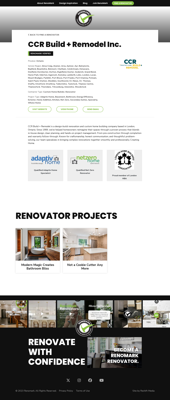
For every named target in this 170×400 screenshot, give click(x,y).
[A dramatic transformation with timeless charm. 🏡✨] (13, 314)
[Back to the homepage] (85, 18)
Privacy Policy (66, 390)
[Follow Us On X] (68, 380)
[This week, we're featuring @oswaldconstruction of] (42, 314)
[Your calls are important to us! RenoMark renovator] (70, 314)
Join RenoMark (100, 3)
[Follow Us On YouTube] (101, 380)
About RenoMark (45, 3)
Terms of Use (83, 390)
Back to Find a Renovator (44, 35)
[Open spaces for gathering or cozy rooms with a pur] (156, 314)
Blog (85, 3)
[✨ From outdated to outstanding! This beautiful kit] (127, 314)
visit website (39, 109)
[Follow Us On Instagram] (79, 380)
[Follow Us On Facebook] (90, 380)
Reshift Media (147, 390)
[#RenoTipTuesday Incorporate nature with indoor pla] (99, 314)
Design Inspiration (68, 3)
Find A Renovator (123, 3)
